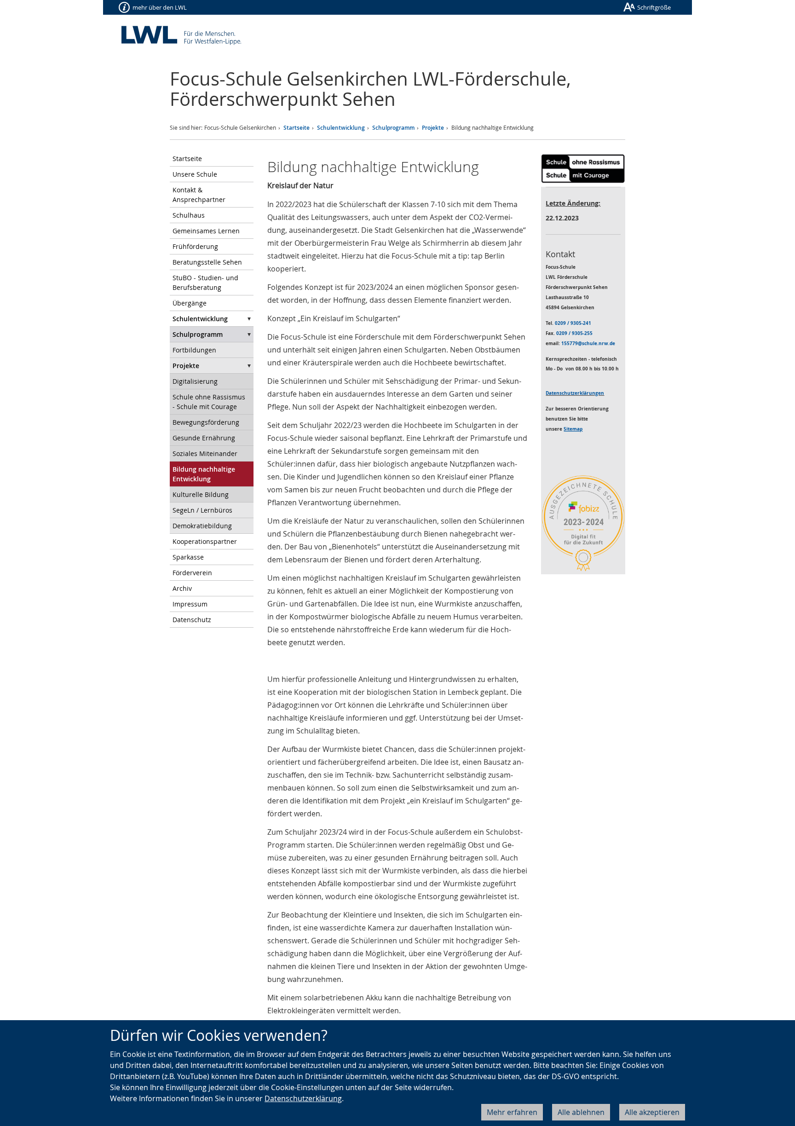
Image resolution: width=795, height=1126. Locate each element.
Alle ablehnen (581, 1112)
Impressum (190, 604)
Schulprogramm (393, 128)
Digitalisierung (195, 381)
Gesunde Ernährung (204, 437)
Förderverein (192, 572)
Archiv (182, 588)
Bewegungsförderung (206, 422)
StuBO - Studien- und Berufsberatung (205, 282)
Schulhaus (189, 215)
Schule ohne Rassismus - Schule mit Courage (209, 402)
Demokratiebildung (202, 525)
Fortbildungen (194, 350)
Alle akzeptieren (652, 1112)
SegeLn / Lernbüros (202, 510)
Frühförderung (195, 246)
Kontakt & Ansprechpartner (199, 194)
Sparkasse (188, 557)
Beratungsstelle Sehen (207, 262)
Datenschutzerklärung (303, 1098)
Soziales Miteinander (205, 453)
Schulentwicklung (341, 128)
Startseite (296, 128)
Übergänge (190, 303)
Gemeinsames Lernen (206, 230)
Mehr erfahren (512, 1112)
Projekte (433, 128)
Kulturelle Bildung (201, 494)
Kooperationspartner (205, 541)
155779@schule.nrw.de (588, 343)
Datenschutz (192, 619)
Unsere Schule (195, 174)
